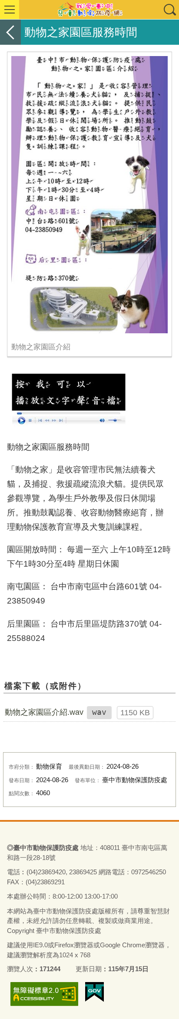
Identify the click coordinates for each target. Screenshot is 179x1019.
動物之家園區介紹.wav (44, 712)
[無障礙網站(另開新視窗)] (44, 994)
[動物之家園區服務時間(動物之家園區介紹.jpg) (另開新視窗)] (89, 194)
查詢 (169, 9)
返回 (10, 32)
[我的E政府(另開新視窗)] (94, 992)
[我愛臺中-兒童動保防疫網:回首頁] (89, 9)
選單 (9, 9)
